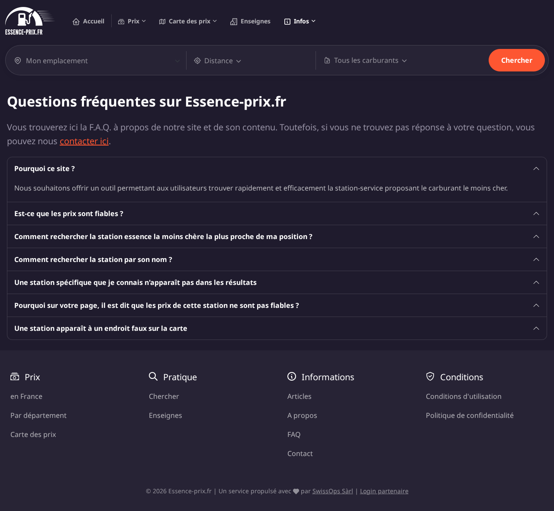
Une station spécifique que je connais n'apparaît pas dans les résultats (135, 282)
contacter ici (84, 141)
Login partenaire (384, 491)
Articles (299, 396)
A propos (302, 415)
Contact (300, 453)
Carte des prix (33, 434)
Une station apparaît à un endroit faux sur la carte (100, 328)
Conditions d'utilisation (464, 396)
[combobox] (103, 61)
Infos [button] (301, 21)
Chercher (516, 60)
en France (26, 396)
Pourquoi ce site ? (44, 168)
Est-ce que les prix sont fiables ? (68, 213)
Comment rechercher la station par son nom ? (93, 259)
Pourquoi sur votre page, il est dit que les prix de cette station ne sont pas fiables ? (156, 305)
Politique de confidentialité (470, 415)
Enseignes (165, 415)
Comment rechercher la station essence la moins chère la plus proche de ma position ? (163, 236)
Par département (38, 415)
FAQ (294, 434)
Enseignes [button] (256, 21)
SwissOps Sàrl (332, 491)
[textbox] (98, 60)
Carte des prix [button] (189, 21)
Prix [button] (133, 21)
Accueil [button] (93, 21)
